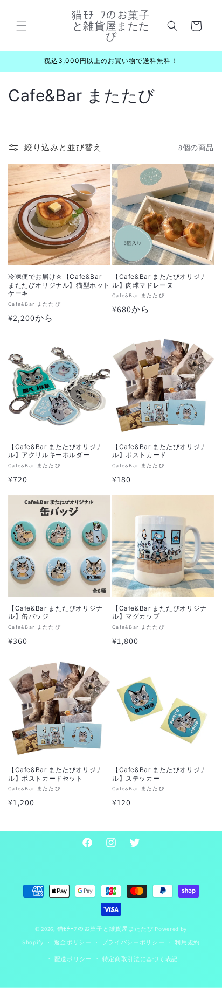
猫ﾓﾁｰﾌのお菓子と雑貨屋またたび (105, 929)
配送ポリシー (73, 959)
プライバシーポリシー (133, 942)
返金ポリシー (73, 942)
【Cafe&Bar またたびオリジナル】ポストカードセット (55, 774)
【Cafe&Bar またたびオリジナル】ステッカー (159, 774)
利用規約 (187, 942)
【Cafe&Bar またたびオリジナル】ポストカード (159, 451)
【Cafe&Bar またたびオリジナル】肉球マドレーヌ (159, 280)
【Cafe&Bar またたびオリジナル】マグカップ (159, 612)
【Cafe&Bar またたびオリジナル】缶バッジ (55, 612)
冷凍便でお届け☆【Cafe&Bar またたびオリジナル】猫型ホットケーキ (59, 284)
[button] (21, 26)
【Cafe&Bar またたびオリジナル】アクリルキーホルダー (55, 451)
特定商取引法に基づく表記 (140, 959)
